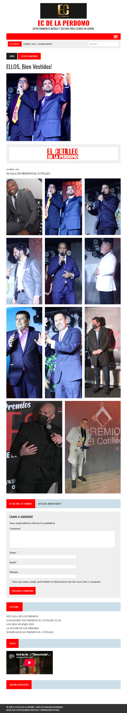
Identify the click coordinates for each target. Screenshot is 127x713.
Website (13, 572)
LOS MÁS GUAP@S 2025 (20, 624)
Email (12, 562)
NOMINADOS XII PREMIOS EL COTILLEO (29, 632)
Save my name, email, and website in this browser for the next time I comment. (57, 581)
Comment (15, 528)
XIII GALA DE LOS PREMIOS (22, 616)
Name (12, 552)
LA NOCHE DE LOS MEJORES (22, 628)
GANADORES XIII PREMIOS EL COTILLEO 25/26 (33, 620)
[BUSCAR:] (103, 43)
